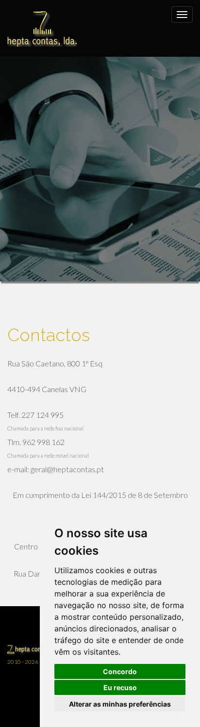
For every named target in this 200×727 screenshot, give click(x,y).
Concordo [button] (120, 671)
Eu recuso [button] (120, 687)
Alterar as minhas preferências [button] (120, 704)
